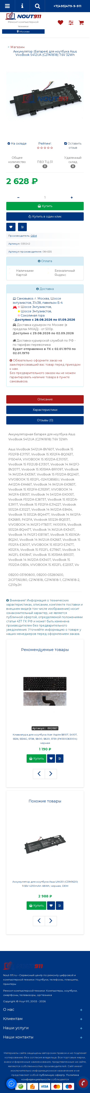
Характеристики (45, 410)
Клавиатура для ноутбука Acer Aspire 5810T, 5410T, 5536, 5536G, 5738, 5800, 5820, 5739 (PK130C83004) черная (45, 738)
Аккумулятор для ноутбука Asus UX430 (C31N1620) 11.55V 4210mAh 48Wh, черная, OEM (45, 883)
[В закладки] (10, 227)
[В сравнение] (22, 227)
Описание (45, 399)
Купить (38, 758)
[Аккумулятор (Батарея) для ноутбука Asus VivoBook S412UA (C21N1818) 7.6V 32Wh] (45, 98)
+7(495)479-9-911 (67, 6)
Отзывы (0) (45, 420)
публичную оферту (52, 1074)
